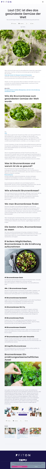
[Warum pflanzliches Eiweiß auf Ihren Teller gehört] (35, 431)
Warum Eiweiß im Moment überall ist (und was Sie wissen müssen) (10, 436)
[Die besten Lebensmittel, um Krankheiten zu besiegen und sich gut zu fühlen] (22, 431)
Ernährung (23, 6)
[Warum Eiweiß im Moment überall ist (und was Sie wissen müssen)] (10, 431)
